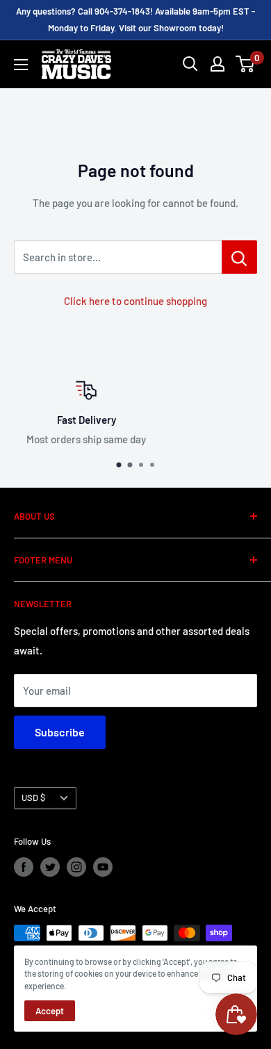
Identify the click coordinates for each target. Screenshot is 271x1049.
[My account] (217, 64)
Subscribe (60, 731)
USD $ (33, 797)
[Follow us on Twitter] (50, 867)
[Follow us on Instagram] (76, 867)
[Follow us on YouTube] (103, 867)
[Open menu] (21, 64)
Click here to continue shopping (135, 301)
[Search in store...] (239, 257)
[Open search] (190, 64)
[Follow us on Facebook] (23, 867)
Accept (49, 1010)
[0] (245, 64)
